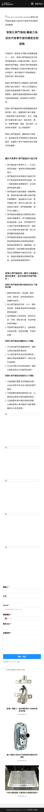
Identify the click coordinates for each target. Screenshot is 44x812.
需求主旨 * (7, 624)
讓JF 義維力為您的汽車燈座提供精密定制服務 (22, 756)
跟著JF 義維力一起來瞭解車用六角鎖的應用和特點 (22, 709)
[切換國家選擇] (6, 618)
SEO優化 (35, 810)
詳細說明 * (7, 633)
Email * (6, 605)
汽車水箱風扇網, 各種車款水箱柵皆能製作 (22, 792)
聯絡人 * (6, 587)
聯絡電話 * (7, 615)
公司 (4, 596)
